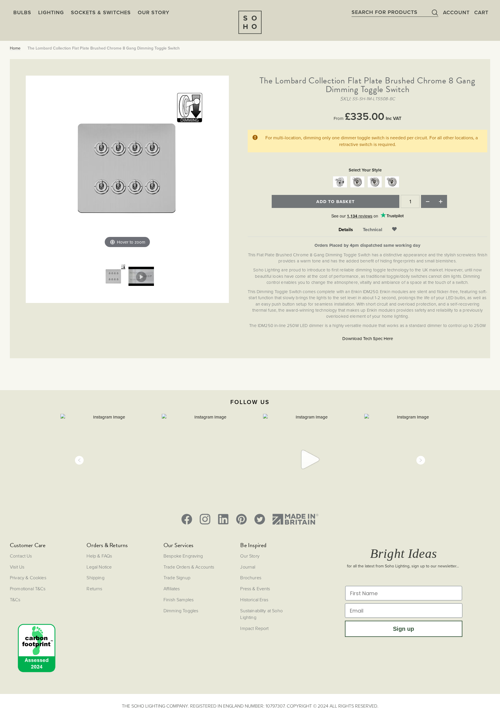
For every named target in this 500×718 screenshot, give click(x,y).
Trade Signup (176, 577)
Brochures (250, 577)
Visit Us (17, 567)
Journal (247, 567)
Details (346, 229)
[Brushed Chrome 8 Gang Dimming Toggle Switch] (113, 277)
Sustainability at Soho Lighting (261, 613)
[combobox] (395, 12)
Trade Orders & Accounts (188, 567)
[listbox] (367, 182)
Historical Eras (254, 599)
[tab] (346, 229)
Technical (372, 229)
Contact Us (21, 556)
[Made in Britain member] (295, 519)
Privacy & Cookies (28, 577)
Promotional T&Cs (28, 588)
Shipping (95, 577)
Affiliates (171, 588)
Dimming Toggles (180, 610)
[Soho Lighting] (250, 22)
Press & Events (255, 588)
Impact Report (254, 628)
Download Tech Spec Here (367, 338)
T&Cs (15, 599)
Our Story (249, 556)
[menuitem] (153, 12)
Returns (94, 588)
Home (15, 48)
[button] (79, 460)
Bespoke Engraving (183, 556)
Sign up (403, 629)
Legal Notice (99, 567)
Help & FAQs (99, 556)
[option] (340, 182)
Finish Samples (178, 599)
